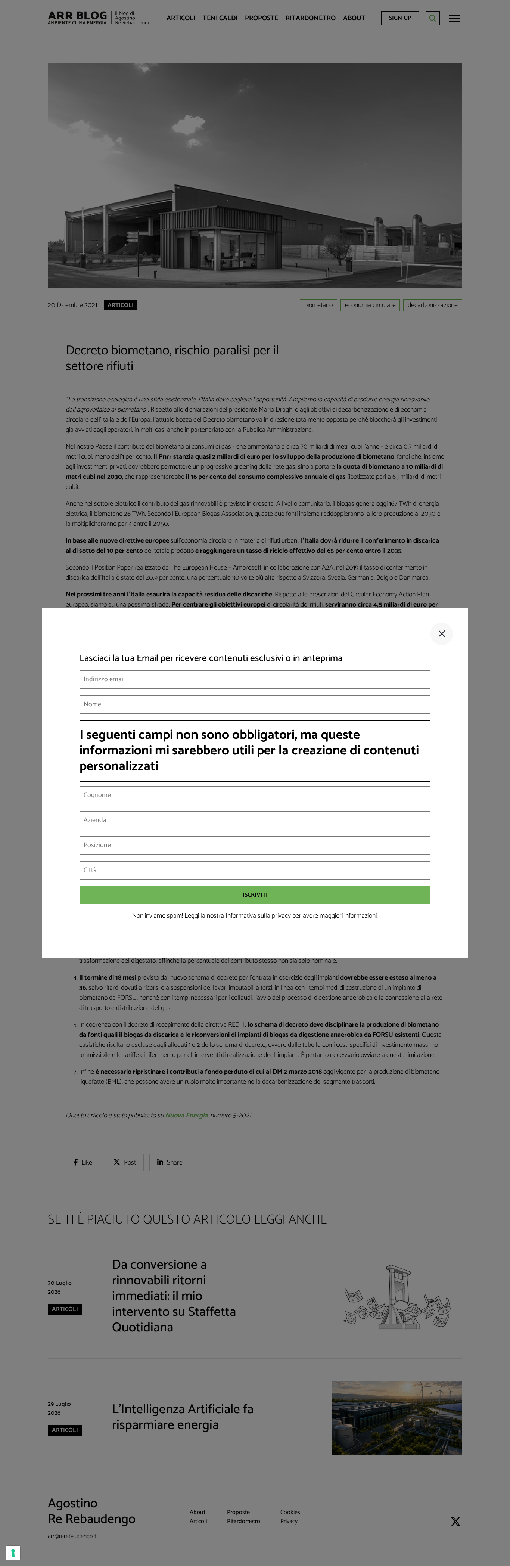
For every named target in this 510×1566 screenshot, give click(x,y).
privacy (281, 915)
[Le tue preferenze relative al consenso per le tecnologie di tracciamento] (13, 1553)
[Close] (441, 634)
